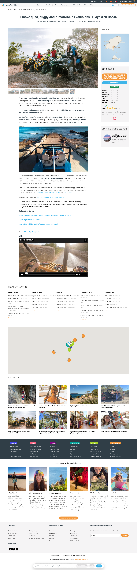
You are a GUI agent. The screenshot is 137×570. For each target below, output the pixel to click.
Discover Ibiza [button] (88, 5)
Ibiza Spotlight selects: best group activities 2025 (19, 432)
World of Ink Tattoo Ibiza (20, 296)
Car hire (112, 451)
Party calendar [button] (128, 5)
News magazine (74, 538)
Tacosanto (39, 307)
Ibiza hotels (52, 531)
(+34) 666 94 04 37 (114, 82)
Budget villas (53, 446)
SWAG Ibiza (112, 296)
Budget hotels (34, 456)
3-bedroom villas (54, 449)
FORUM (102, 1)
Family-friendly (94, 446)
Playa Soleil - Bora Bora (116, 307)
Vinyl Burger (40, 301)
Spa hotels (33, 454)
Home (10, 9)
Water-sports (94, 449)
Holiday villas (53, 533)
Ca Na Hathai (40, 298)
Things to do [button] (77, 5)
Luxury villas (53, 454)
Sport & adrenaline (95, 451)
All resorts (27, 9)
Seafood (72, 449)
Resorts (112, 446)
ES (108, 1)
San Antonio (68, 193)
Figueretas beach (66, 298)
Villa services (53, 456)
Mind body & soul (95, 454)
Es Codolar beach (65, 307)
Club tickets (13, 451)
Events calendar (114, 454)
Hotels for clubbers (35, 449)
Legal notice (11, 538)
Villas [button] (56, 5)
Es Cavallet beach (65, 304)
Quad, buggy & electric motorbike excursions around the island (119, 136)
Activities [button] (94, 443)
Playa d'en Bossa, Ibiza (39, 9)
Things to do (73, 535)
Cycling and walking (95, 456)
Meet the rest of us (68, 518)
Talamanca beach (65, 301)
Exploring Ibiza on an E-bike (29, 220)
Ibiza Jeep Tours (17, 298)
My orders (123, 1)
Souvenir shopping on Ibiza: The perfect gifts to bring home (82, 432)
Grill (71, 451)
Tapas (71, 454)
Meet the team (12, 531)
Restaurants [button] (65, 5)
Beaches (112, 449)
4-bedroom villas (54, 451)
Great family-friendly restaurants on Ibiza (114, 431)
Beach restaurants (75, 456)
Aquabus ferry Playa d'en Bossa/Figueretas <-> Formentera (19, 308)
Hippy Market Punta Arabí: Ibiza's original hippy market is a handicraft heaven (52, 432)
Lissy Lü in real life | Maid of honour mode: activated (38, 224)
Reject (91, 566)
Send (125, 535)
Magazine (94, 1)
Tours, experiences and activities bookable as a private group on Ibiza (45, 215)
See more (123, 129)
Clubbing (72, 531)
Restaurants (73, 533)
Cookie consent (33, 533)
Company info (12, 533)
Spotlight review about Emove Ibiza (50, 197)
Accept (99, 566)
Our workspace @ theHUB (36, 538)
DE (113, 1)
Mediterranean (74, 446)
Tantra (111, 304)
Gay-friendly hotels (35, 446)
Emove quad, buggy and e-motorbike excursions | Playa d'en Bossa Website (114, 76)
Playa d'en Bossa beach (67, 296)
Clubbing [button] (39, 5)
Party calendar (14, 446)
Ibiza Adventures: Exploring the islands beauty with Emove (113, 406)
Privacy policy (33, 531)
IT (117, 1)
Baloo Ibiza (112, 298)
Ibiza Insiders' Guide (15, 456)
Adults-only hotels (35, 451)
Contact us (32, 535)
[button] (69, 360)
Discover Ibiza (18, 9)
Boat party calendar (15, 449)
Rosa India (39, 304)
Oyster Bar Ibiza (44, 296)
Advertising (11, 535)
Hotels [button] (48, 5)
